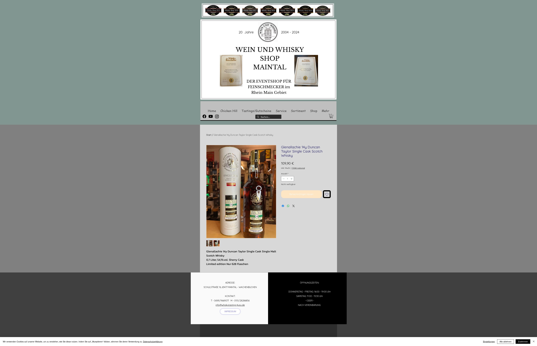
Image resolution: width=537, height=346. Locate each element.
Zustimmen (523, 341)
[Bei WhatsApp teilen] (288, 206)
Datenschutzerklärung (152, 341)
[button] (228, 110)
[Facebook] (204, 116)
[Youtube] (210, 116)
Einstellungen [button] (489, 341)
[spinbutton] (287, 178)
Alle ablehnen (506, 341)
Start (208, 135)
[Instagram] (217, 116)
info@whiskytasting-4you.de (230, 305)
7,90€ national (298, 168)
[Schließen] (533, 341)
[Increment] (292, 178)
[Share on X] (293, 206)
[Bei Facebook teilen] (283, 206)
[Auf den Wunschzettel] (327, 194)
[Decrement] (283, 178)
